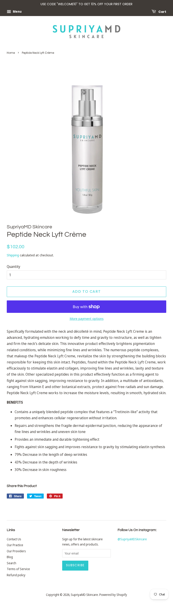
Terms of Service (18, 569)
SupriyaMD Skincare (84, 594)
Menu (17, 11)
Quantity (13, 266)
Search (11, 563)
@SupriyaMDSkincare (132, 539)
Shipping (13, 255)
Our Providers (16, 551)
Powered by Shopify (113, 594)
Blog (10, 557)
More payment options (87, 318)
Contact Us (14, 539)
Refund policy (16, 575)
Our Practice (15, 545)
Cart (162, 11)
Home (11, 53)
